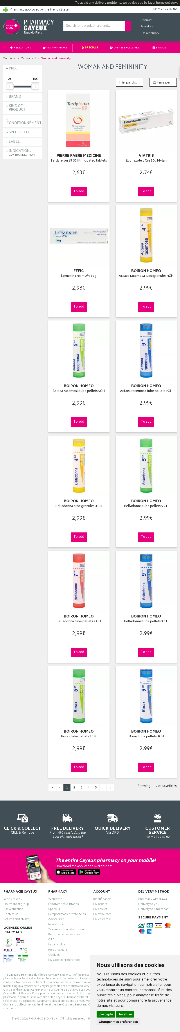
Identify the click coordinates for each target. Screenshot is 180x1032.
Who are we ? (13, 899)
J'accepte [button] (106, 1014)
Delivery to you (148, 904)
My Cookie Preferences (64, 960)
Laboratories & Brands (63, 904)
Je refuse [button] (125, 1014)
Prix (13, 69)
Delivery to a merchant (153, 909)
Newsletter (55, 925)
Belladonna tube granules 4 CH (78, 506)
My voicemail (102, 920)
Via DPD (113, 830)
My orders (100, 904)
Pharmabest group (16, 904)
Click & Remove (22, 830)
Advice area (56, 920)
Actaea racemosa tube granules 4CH (146, 276)
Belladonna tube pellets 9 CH (146, 621)
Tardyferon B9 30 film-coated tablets (78, 161)
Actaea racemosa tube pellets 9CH (146, 391)
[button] (129, 82)
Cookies (54, 955)
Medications (22, 48)
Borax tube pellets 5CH (78, 736)
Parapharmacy (56, 48)
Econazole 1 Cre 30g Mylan (146, 161)
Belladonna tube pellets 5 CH (146, 506)
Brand (15, 97)
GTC (51, 940)
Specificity (19, 132)
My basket (100, 909)
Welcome (9, 58)
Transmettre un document (66, 930)
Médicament (28, 58)
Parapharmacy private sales (67, 915)
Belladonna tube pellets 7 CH (78, 621)
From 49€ (68, 832)
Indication (22, 152)
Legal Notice (56, 945)
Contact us (11, 915)
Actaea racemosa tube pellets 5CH (78, 391)
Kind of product (17, 108)
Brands (160, 48)
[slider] (10, 87)
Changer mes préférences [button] (118, 1021)
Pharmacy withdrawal (153, 899)
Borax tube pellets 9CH (146, 736)
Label (14, 142)
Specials (91, 48)
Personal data (57, 950)
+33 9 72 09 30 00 (157, 832)
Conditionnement (24, 123)
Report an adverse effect (65, 935)
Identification (102, 899)
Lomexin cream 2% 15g (78, 276)
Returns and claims (17, 920)
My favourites (102, 915)
